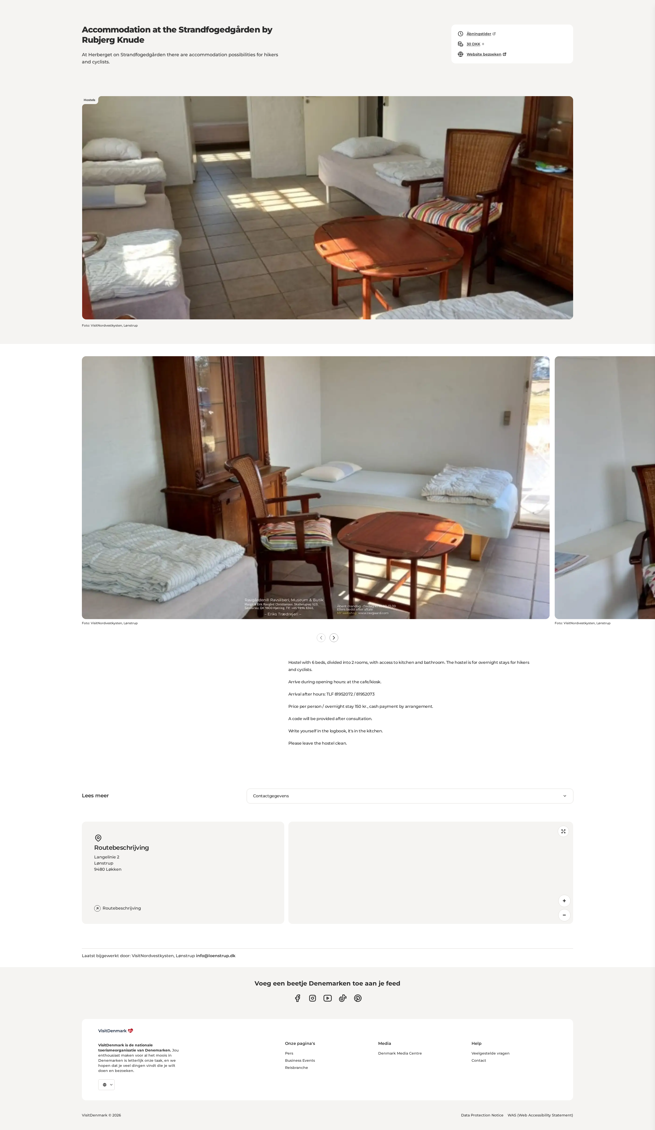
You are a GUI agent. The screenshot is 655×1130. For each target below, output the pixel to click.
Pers (289, 1053)
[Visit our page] (312, 998)
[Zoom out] (564, 915)
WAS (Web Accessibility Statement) (540, 1115)
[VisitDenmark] (115, 1030)
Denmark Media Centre (400, 1053)
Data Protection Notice (482, 1115)
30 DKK (473, 44)
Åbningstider (479, 33)
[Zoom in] (564, 901)
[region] (430, 873)
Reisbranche (296, 1067)
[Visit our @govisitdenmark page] (342, 998)
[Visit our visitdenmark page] (327, 998)
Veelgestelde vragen (491, 1053)
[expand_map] (563, 831)
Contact (479, 1060)
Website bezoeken (484, 54)
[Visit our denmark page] (297, 998)
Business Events (300, 1060)
